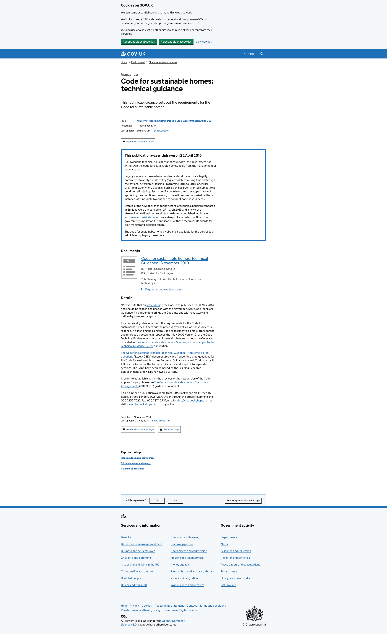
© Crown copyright (254, 624)
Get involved (228, 585)
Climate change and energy (163, 62)
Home (124, 62)
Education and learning (185, 537)
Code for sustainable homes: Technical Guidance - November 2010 (174, 260)
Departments (229, 537)
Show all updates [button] (161, 420)
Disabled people (131, 578)
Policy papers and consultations (240, 564)
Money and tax (180, 564)
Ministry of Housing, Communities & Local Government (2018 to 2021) (175, 120)
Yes (160, 500)
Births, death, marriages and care (141, 544)
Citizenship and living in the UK (140, 564)
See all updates (161, 130)
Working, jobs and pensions (187, 585)
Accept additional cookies (139, 41)
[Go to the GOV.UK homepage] (133, 54)
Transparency (229, 571)
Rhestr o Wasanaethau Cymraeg (141, 610)
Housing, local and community (137, 457)
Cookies (147, 605)
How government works (235, 578)
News (224, 544)
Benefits (126, 537)
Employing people (182, 544)
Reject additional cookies (176, 41)
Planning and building (132, 468)
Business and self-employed (138, 551)
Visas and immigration (184, 578)
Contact (192, 605)
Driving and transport (134, 585)
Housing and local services (187, 557)
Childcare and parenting (136, 557)
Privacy (134, 605)
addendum (153, 305)
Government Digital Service (180, 610)
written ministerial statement (142, 217)
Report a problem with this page (243, 500)
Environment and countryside (189, 551)
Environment (138, 62)
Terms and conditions (213, 605)
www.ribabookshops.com (142, 404)
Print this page (171, 429)
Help (124, 605)
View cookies (204, 41)
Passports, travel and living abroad (192, 571)
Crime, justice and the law (137, 571)
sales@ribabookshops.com (192, 400)
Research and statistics (235, 557)
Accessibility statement (169, 605)
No (178, 500)
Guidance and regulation (236, 551)
